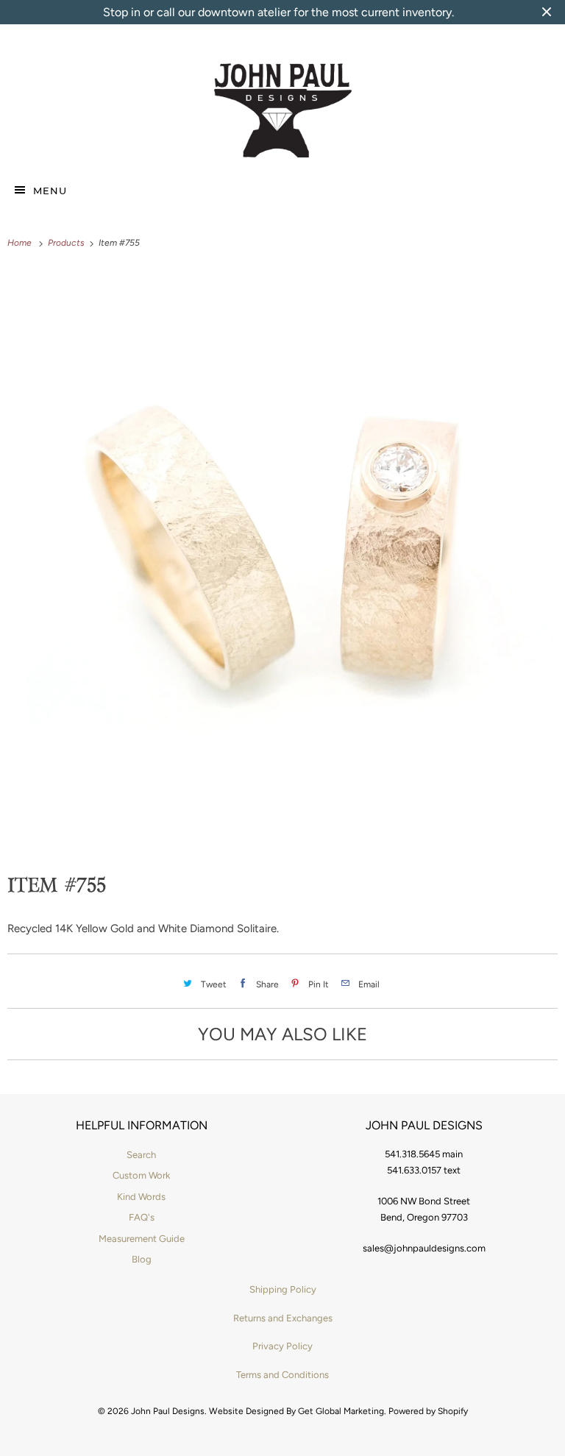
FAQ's (141, 1217)
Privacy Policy (282, 1346)
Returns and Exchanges (283, 1318)
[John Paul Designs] (283, 110)
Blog (142, 1259)
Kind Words (141, 1196)
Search (141, 1154)
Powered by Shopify (428, 1411)
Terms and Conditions (282, 1374)
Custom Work (141, 1175)
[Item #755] (282, 542)
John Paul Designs (168, 1411)
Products (67, 243)
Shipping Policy (282, 1289)
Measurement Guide (142, 1238)
